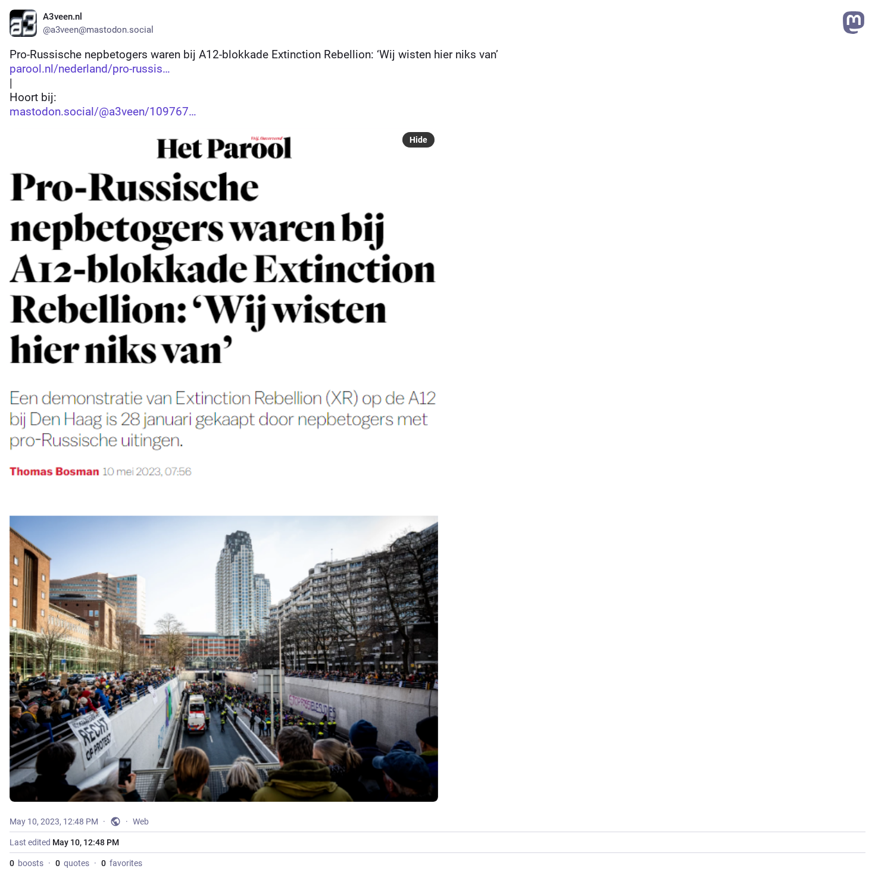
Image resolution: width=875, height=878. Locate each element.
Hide (418, 140)
